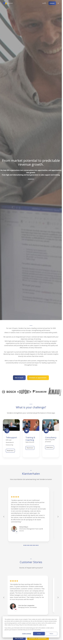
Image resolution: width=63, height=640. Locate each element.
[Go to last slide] (4, 517)
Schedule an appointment (37, 378)
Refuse (51, 633)
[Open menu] (58, 3)
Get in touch (19, 378)
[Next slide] (58, 517)
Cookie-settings (26, 633)
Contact (52, 3)
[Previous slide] (4, 597)
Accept (39, 633)
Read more (10, 450)
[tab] (25, 545)
